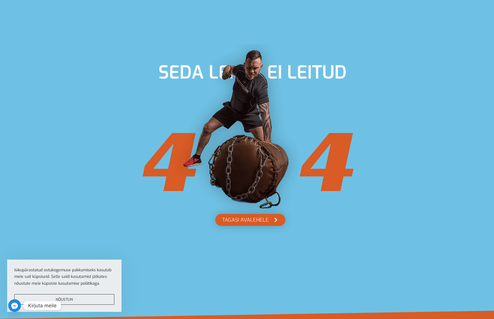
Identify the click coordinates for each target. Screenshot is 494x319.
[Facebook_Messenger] (14, 305)
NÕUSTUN (64, 299)
